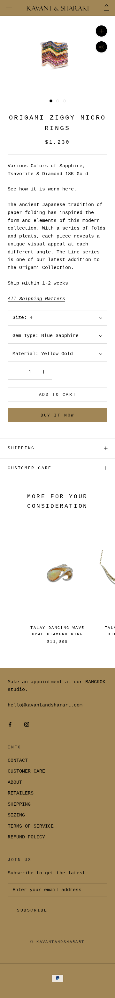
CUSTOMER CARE (26, 771)
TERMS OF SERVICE (31, 826)
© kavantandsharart (57, 942)
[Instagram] (26, 725)
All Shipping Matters (36, 299)
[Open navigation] (9, 8)
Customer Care (30, 468)
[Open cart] (106, 8)
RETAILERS (21, 793)
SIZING (16, 815)
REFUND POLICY (26, 837)
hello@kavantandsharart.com (45, 705)
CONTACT (18, 760)
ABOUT (15, 782)
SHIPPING (21, 448)
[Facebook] (10, 725)
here (68, 189)
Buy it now (57, 415)
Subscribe (32, 910)
